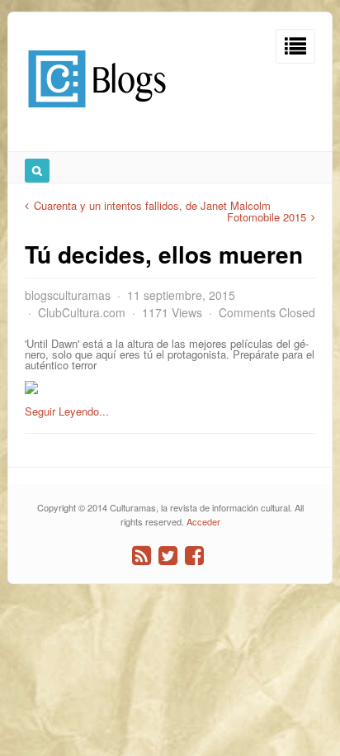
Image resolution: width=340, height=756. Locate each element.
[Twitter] (167, 555)
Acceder (203, 521)
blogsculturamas (68, 295)
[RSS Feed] (141, 555)
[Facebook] (194, 555)
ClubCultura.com (81, 312)
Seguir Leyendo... (67, 411)
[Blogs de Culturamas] (97, 114)
